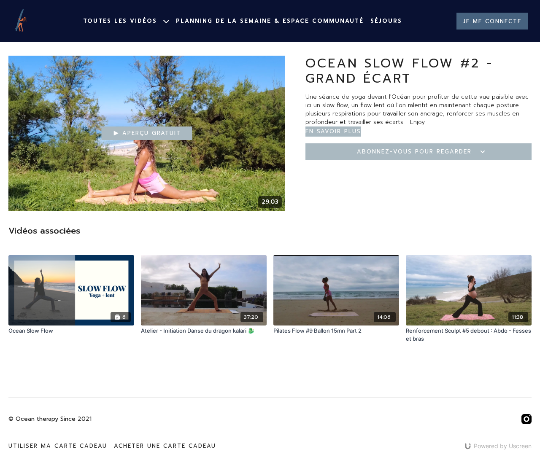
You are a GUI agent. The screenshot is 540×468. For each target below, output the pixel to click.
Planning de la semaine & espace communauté (270, 21)
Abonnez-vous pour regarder (414, 152)
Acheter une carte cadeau (165, 446)
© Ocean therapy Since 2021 (50, 419)
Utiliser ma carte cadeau (57, 446)
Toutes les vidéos (121, 21)
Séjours (386, 21)
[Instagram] (526, 419)
